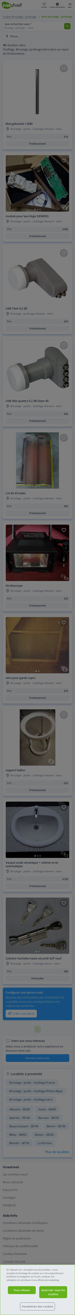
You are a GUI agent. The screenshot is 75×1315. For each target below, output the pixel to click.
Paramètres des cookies (37, 1306)
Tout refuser (22, 1290)
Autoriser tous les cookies (53, 1292)
